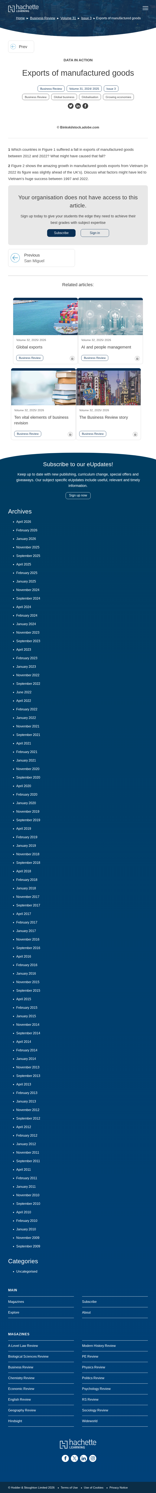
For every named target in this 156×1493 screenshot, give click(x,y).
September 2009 (28, 1246)
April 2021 (23, 743)
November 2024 (27, 590)
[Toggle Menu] (145, 8)
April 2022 (23, 700)
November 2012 (27, 1110)
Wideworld (90, 1421)
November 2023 (27, 632)
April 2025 (23, 564)
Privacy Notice (118, 1487)
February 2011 (26, 1178)
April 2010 (23, 1212)
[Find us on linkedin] (83, 1458)
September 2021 (28, 735)
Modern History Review (99, 1345)
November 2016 (27, 939)
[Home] (23, 8)
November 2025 (27, 547)
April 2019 (23, 828)
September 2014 (28, 1033)
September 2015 (28, 990)
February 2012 (26, 1135)
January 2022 (26, 718)
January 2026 (26, 538)
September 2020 (28, 777)
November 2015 (27, 982)
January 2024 (26, 624)
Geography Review (22, 1410)
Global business (64, 97)
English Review (19, 1399)
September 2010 (28, 1203)
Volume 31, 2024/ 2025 (84, 88)
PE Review (90, 1356)
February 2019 (26, 837)
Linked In (78, 106)
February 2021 (26, 752)
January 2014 (26, 1058)
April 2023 (23, 649)
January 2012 (26, 1144)
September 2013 (28, 1076)
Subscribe (61, 233)
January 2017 (26, 931)
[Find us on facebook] (65, 1458)
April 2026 (23, 521)
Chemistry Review (21, 1378)
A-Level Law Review (23, 1345)
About (86, 1312)
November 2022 (27, 675)
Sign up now (78, 495)
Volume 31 (68, 18)
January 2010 (26, 1229)
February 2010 (26, 1220)
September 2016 (28, 948)
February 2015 (26, 1007)
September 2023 (28, 641)
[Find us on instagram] (92, 1458)
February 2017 (26, 922)
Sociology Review (95, 1410)
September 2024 (28, 598)
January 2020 (26, 803)
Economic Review (21, 1389)
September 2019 (28, 820)
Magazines (16, 1301)
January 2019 (26, 845)
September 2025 (28, 556)
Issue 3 (86, 18)
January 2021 (26, 760)
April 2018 (23, 871)
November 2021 (27, 726)
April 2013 (23, 1084)
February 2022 (26, 709)
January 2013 (26, 1101)
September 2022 (28, 683)
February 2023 (26, 658)
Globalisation (90, 97)
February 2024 (26, 615)
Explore (13, 1312)
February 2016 (26, 965)
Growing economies (118, 97)
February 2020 (26, 794)
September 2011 (28, 1161)
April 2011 (23, 1169)
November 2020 (27, 769)
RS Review (90, 1399)
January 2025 (26, 581)
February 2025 (26, 573)
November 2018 (27, 854)
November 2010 (27, 1195)
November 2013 (27, 1067)
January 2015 (26, 1016)
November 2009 (27, 1237)
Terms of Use (69, 1487)
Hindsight (15, 1421)
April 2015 (23, 999)
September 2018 (28, 862)
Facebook (85, 106)
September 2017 (28, 905)
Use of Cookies (93, 1487)
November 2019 (27, 811)
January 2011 (26, 1186)
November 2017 (27, 897)
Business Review (42, 18)
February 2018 (26, 879)
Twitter (71, 106)
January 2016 (26, 973)
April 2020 (23, 786)
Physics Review (93, 1367)
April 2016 (23, 956)
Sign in (95, 233)
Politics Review (93, 1378)
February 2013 (26, 1093)
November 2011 (27, 1152)
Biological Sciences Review (28, 1356)
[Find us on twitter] (74, 1458)
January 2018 (26, 888)
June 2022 (23, 692)
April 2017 (23, 914)
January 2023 (26, 666)
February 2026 (26, 530)
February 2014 (26, 1050)
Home (20, 18)
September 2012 (28, 1118)
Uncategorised (26, 1271)
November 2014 (27, 1024)
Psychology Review (96, 1389)
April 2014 (23, 1041)
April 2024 (23, 607)
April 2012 (23, 1127)
